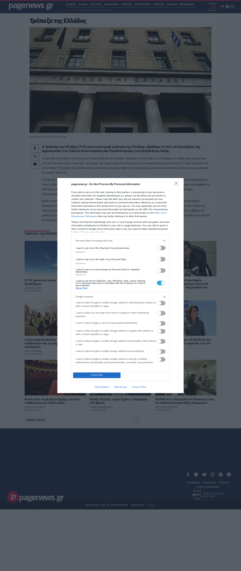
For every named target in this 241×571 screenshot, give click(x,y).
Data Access (120, 387)
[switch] (161, 248)
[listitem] (120, 240)
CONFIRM (97, 375)
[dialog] (120, 285)
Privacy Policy (139, 387)
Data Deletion (102, 387)
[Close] (177, 184)
